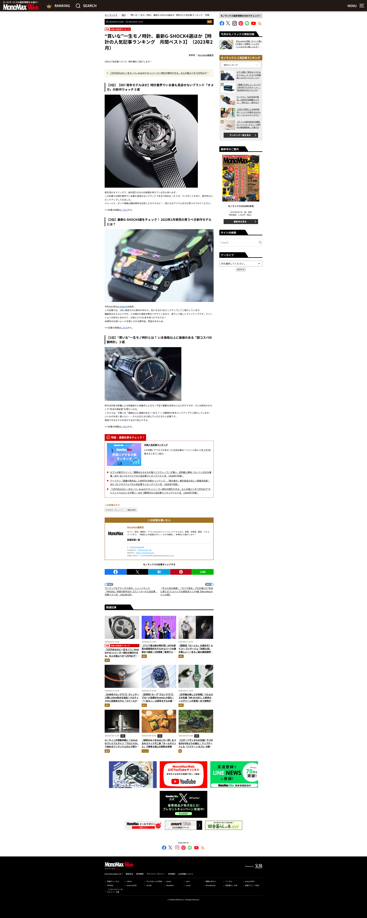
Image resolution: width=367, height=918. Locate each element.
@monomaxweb (137, 547)
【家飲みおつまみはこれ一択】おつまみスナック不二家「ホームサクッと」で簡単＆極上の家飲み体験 (159, 743)
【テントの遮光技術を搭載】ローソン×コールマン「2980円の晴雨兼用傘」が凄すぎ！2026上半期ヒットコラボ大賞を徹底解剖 (249, 124)
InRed (129, 881)
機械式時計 (131, 510)
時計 (209, 21)
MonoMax (170, 885)
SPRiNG (110, 885)
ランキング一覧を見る (240, 135)
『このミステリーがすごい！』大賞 (115, 890)
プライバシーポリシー (155, 873)
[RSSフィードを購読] (259, 24)
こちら (124, 209)
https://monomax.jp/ (145, 552)
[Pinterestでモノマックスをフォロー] (241, 24)
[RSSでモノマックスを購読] (203, 848)
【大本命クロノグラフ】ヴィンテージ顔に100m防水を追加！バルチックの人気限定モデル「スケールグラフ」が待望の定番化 (122, 699)
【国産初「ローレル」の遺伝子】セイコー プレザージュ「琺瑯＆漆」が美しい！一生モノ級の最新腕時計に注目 (195, 650)
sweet (168, 881)
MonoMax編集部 (135, 527)
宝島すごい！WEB (252, 885)
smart (188, 885)
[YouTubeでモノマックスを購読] (253, 24)
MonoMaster (211, 885)
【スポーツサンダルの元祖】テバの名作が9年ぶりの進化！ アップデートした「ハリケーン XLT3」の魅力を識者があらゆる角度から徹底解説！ (195, 746)
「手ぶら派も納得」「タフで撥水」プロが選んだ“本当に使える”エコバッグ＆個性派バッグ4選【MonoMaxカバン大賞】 (186, 591)
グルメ (145, 751)
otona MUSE (132, 885)
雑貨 (107, 751)
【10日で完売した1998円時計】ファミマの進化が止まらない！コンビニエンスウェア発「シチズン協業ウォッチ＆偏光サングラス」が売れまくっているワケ (249, 112)
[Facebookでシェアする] (115, 572)
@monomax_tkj (144, 550)
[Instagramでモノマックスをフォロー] (234, 24)
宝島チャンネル (113, 881)
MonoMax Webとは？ (114, 873)
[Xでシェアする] (137, 572)
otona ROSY (249, 881)
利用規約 (171, 873)
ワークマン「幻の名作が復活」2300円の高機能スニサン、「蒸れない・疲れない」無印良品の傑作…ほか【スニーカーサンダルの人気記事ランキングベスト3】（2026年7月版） (249, 99)
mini (187, 881)
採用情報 (140, 873)
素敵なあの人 (211, 881)
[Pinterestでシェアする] (181, 572)
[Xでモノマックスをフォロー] (228, 24)
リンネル (228, 881)
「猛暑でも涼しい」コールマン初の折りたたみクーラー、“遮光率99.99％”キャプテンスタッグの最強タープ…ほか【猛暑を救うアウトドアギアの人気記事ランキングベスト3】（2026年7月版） (249, 87)
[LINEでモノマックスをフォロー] (247, 24)
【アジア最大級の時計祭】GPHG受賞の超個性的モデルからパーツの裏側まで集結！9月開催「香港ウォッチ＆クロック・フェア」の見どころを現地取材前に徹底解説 (159, 652)
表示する (241, 269)
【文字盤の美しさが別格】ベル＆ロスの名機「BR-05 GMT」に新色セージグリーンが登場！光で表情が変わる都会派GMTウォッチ (195, 699)
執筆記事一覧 (133, 539)
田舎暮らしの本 (231, 885)
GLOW (149, 885)
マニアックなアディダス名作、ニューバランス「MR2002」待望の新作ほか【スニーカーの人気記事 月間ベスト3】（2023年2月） (131, 591)
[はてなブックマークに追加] (159, 572)
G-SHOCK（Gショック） (115, 510)
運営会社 (129, 873)
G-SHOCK (122, 306)
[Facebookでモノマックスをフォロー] (222, 24)
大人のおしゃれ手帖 (154, 881)
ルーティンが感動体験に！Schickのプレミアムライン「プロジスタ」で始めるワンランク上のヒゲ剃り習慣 (122, 744)
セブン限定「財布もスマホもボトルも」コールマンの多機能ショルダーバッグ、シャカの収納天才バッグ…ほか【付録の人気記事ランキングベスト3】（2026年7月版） (249, 75)
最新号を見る (240, 221)
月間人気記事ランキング (156, 444)
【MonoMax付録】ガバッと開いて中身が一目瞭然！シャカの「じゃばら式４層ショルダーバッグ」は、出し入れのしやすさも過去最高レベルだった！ (248, 44)
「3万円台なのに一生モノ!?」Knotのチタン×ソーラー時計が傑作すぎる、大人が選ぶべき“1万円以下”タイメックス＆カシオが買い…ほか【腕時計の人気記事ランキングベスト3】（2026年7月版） (159, 73)
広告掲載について (185, 873)
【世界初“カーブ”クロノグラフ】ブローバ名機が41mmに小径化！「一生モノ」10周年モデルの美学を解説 (158, 699)
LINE (203, 572)
